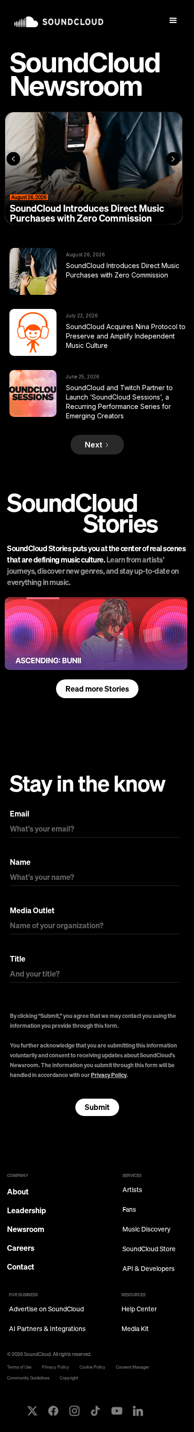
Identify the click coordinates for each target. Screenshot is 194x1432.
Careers (20, 1248)
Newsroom (25, 1229)
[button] (173, 20)
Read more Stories (97, 689)
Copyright (69, 1377)
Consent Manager (132, 1367)
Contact (20, 1267)
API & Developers (148, 1269)
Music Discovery (146, 1229)
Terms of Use (19, 1367)
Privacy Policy (109, 1074)
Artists (132, 1190)
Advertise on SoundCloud (46, 1309)
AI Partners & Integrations (47, 1329)
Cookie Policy (92, 1367)
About (18, 1192)
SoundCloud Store (149, 1249)
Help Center (139, 1309)
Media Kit (135, 1329)
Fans (129, 1210)
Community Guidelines (28, 1377)
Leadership (26, 1210)
